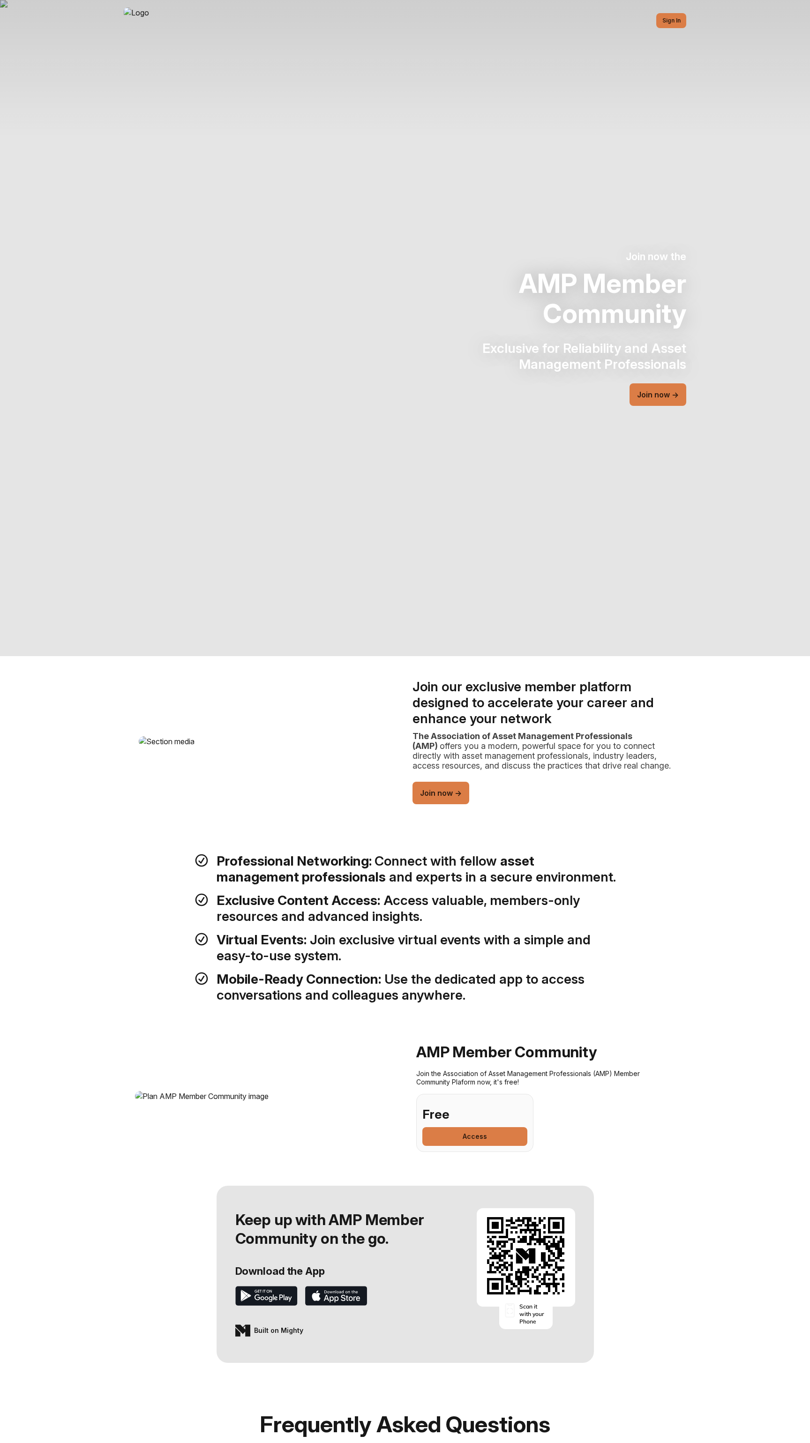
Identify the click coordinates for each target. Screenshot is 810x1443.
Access (475, 1136)
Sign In (671, 20)
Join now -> (658, 394)
